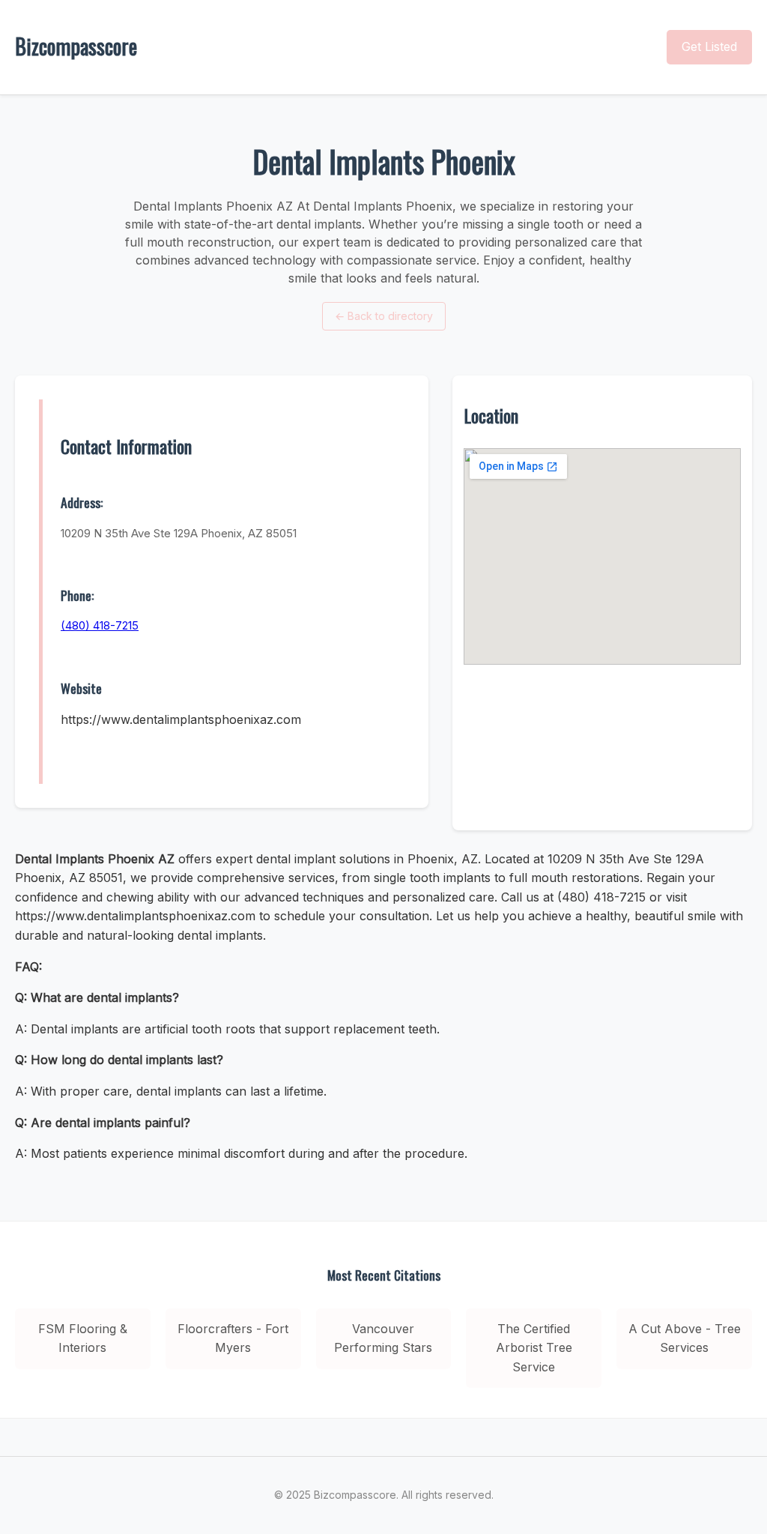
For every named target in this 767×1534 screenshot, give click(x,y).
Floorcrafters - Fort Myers (233, 1338)
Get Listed (709, 46)
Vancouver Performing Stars (383, 1338)
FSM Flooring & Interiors (82, 1338)
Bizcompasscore (76, 46)
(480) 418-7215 (100, 625)
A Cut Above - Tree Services (684, 1338)
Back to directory (384, 315)
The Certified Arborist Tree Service (534, 1347)
